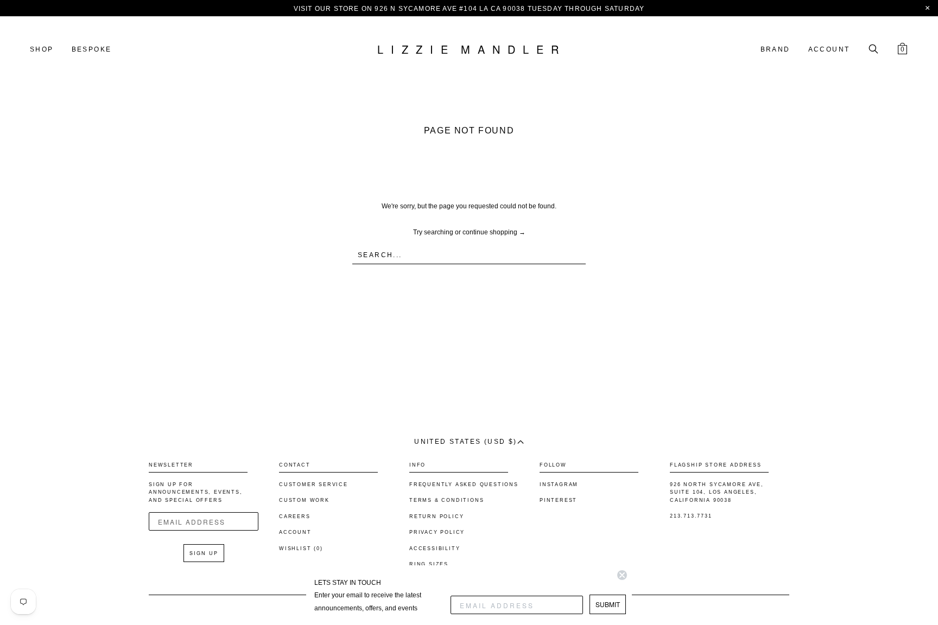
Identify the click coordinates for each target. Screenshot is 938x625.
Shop (42, 49)
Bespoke (92, 49)
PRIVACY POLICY (437, 532)
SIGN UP (203, 553)
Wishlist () (301, 548)
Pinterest (558, 500)
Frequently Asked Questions (463, 484)
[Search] (873, 50)
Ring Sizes (428, 564)
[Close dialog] (622, 575)
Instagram (559, 484)
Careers (294, 516)
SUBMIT (607, 604)
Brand (775, 49)
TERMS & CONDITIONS (446, 500)
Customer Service (313, 484)
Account (829, 49)
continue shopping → (493, 232)
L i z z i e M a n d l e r (469, 50)
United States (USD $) (465, 441)
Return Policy (436, 516)
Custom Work (304, 500)
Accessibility (434, 548)
